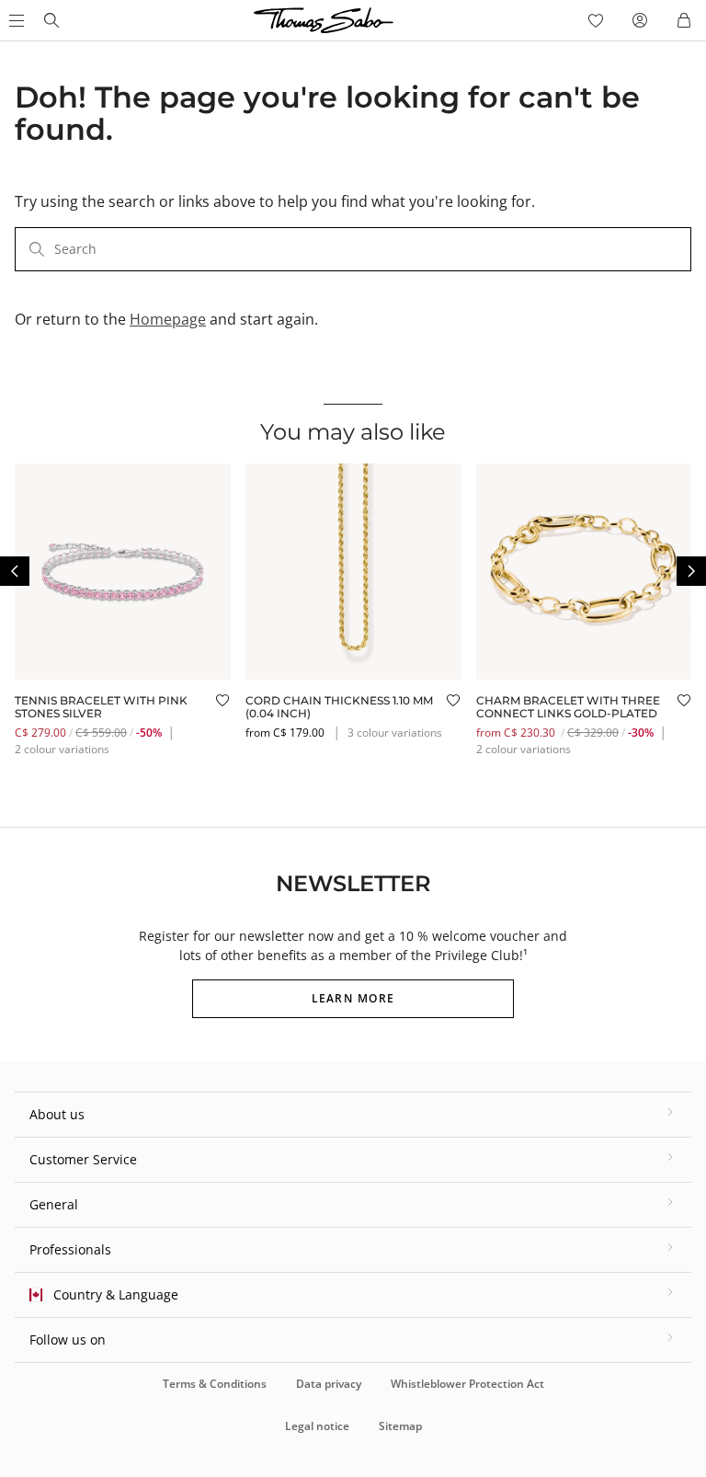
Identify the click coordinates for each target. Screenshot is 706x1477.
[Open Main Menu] (14, 20)
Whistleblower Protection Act (467, 1383)
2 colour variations (62, 749)
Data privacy (328, 1383)
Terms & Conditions (215, 1383)
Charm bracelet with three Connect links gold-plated (568, 706)
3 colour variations (394, 732)
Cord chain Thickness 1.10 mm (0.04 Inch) (339, 706)
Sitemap (400, 1426)
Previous (14, 571)
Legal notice (317, 1426)
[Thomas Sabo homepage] (51, 20)
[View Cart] (684, 20)
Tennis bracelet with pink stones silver (101, 706)
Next (691, 571)
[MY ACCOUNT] (640, 20)
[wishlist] (596, 20)
